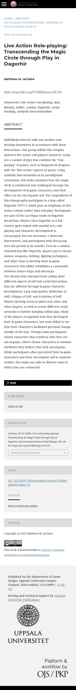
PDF (13, 383)
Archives (22, 18)
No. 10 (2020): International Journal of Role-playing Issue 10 (33, 24)
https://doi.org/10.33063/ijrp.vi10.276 (37, 92)
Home (8, 18)
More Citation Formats (25, 452)
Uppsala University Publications (36, 598)
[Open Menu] (4, 4)
